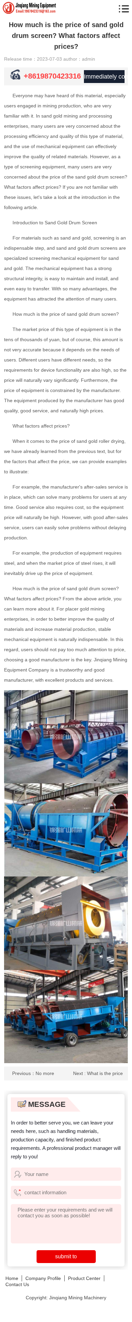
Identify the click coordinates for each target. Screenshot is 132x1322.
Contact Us (17, 1284)
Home (11, 1278)
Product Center (84, 1278)
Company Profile (43, 1278)
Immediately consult (104, 76)
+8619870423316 (52, 76)
